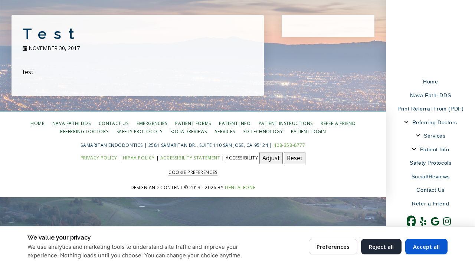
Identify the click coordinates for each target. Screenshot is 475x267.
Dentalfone (240, 187)
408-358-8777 (289, 145)
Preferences (333, 246)
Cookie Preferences (192, 172)
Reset (294, 158)
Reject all (381, 246)
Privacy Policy (99, 158)
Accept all (426, 246)
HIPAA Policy (139, 158)
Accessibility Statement (190, 158)
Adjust (271, 158)
